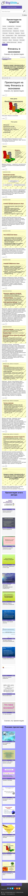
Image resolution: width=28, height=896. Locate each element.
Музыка (22, 33)
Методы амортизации (7, 695)
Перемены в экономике (7, 780)
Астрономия (18, 26)
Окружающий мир (6, 37)
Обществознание (21, 35)
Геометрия (16, 28)
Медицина (17, 33)
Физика (10, 40)
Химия (4, 42)
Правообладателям (10, 892)
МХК (3, 35)
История (22, 30)
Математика (11, 33)
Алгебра (4, 26)
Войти (25, 15)
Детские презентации (7, 30)
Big (12, 2)
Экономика (5, 44)
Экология (20, 42)
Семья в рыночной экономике (9, 817)
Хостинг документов (10, 894)
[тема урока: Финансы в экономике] (14, 114)
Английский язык (10, 26)
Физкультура (15, 40)
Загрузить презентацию (11, 7)
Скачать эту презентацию (14, 54)
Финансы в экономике (7, 854)
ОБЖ (16, 35)
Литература (5, 33)
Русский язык (20, 37)
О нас (3, 892)
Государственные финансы (8, 658)
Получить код (6, 57)
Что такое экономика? (7, 714)
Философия (22, 40)
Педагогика (13, 37)
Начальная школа (9, 35)
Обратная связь (20, 892)
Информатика (16, 30)
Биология (4, 28)
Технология (5, 40)
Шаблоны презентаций (11, 42)
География (10, 28)
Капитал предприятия (7, 529)
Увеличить (23, 57)
